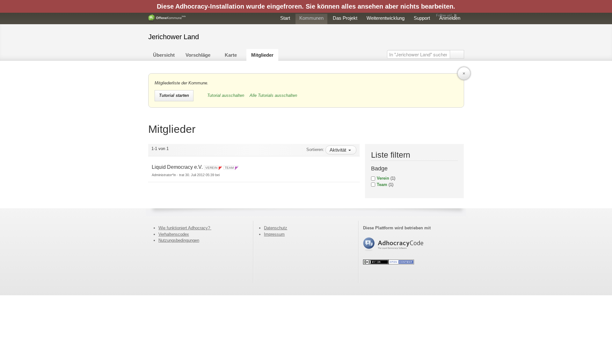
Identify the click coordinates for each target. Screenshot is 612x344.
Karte (231, 55)
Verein (383, 178)
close (464, 73)
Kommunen (311, 18)
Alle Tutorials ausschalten (273, 95)
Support (422, 18)
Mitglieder (262, 55)
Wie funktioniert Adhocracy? (184, 228)
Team (382, 184)
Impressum (274, 234)
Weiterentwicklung (385, 18)
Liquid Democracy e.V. (177, 167)
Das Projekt (345, 18)
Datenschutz (275, 228)
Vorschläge (198, 55)
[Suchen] (457, 54)
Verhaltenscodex (173, 234)
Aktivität (338, 150)
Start (285, 18)
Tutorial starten (174, 95)
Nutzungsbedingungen (178, 240)
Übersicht (164, 55)
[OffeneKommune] (167, 18)
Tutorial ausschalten (226, 95)
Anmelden (449, 18)
